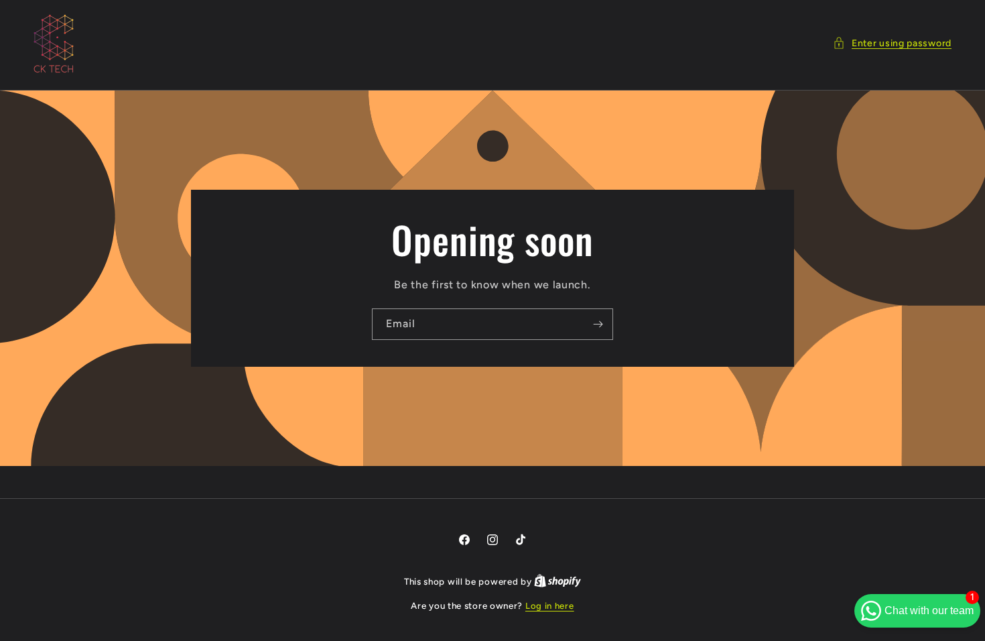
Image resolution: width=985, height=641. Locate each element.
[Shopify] (557, 582)
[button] (892, 43)
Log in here (549, 606)
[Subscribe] (597, 324)
